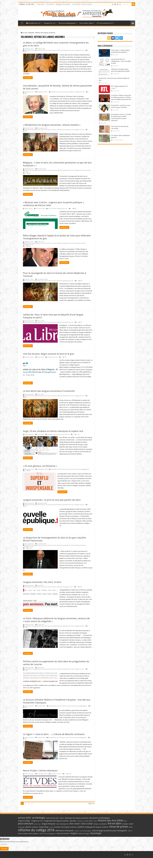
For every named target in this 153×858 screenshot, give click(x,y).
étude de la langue (83, 833)
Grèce (95, 821)
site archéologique (85, 831)
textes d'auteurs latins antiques (28, 833)
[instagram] (120, 4)
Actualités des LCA (34, 23)
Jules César (37, 824)
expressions (81, 821)
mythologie (21, 827)
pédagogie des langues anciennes (96, 827)
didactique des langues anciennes (76, 818)
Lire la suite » (27, 77)
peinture (28, 827)
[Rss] (113, 4)
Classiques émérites (68, 92)
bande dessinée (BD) (52, 818)
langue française (48, 824)
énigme (73, 833)
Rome (131, 827)
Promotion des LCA (63, 434)
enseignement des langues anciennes (56, 821)
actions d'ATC (24, 818)
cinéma (61, 818)
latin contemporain (62, 824)
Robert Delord (28, 208)
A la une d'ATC (52, 208)
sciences (76, 831)
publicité (81, 827)
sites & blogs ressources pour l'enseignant (109, 831)
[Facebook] (115, 4)
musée (131, 824)
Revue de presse (29, 321)
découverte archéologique (99, 818)
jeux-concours (25, 823)
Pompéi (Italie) (44, 827)
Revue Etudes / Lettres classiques (40, 770)
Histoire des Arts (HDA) (110, 820)
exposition (73, 821)
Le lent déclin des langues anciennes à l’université (49, 391)
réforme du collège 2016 (36, 830)
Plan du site (50, 4)
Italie (125, 821)
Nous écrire (40, 4)
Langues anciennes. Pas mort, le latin (42, 582)
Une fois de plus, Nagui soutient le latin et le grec (48, 353)
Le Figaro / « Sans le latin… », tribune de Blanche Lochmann (53, 734)
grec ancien (89, 821)
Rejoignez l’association (63, 4)
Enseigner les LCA (49, 23)
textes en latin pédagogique (47, 833)
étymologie (95, 833)
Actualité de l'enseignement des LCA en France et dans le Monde (43, 50)
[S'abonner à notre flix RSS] (94, 37)
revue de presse (118, 826)
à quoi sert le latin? (62, 833)
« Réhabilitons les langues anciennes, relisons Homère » (51, 125)
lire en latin (114, 823)
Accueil (24, 32)
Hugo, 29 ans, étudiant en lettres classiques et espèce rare (53, 431)
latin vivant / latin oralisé (81, 823)
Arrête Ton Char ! (29, 49)
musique (125, 824)
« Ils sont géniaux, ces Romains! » (40, 466)
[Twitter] (118, 4)
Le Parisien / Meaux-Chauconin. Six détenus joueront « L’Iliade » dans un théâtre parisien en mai (121, 97)
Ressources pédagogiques (67, 23)
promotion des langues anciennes (65, 827)
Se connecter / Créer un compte (82, 4)
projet (51, 827)
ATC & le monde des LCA (105, 23)
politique (35, 827)
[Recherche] (133, 4)
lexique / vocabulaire (100, 824)
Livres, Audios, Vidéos (86, 23)
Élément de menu (22, 22)
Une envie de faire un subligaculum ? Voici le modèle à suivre (121, 61)
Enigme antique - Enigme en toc (30, 821)
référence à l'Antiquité (64, 831)
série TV (130, 831)
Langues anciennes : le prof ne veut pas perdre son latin (52, 500)
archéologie (38, 817)
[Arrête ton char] (76, 13)
